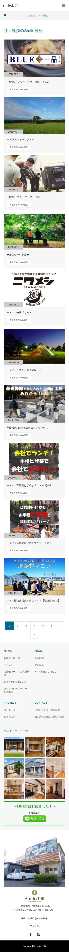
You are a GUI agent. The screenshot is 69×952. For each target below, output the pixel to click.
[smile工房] (29, 5)
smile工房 (41, 946)
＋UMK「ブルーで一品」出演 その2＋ (29, 81)
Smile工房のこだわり (45, 671)
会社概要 (39, 658)
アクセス (34, 926)
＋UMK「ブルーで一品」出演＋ (24, 197)
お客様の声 (9, 716)
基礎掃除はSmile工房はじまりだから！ (28, 427)
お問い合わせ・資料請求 (47, 710)
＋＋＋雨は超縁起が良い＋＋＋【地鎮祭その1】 (33, 600)
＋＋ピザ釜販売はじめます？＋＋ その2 (29, 485)
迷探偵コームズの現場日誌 (16, 673)
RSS (38, 934)
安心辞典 (39, 665)
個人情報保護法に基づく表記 (49, 716)
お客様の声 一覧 (12, 658)
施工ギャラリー (12, 710)
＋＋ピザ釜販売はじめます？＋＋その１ (29, 543)
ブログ (15, 15)
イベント (8, 665)
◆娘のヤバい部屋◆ (18, 254)
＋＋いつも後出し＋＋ (19, 312)
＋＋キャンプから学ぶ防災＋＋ (24, 370)
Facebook (30, 934)
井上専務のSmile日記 (19, 89)
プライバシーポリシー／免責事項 (16, 690)
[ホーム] (5, 14)
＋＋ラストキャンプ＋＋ (20, 139)
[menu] (63, 5)
